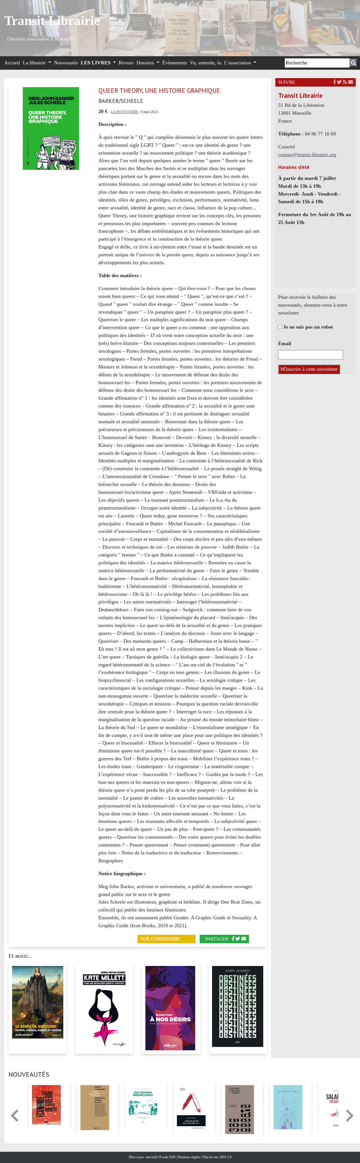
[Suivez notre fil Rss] (345, 82)
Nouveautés (66, 62)
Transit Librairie (52, 20)
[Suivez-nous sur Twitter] (339, 82)
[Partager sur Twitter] (237, 939)
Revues (126, 62)
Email (284, 343)
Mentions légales (189, 1157)
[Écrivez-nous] (243, 939)
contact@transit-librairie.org (307, 154)
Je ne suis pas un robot (307, 327)
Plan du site (210, 1157)
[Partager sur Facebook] (233, 939)
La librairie (35, 62)
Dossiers (145, 62)
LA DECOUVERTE (124, 112)
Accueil (12, 62)
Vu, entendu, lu (205, 62)
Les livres (96, 62)
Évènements (174, 62)
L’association (238, 62)
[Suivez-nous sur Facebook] (334, 82)
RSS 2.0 (225, 1157)
